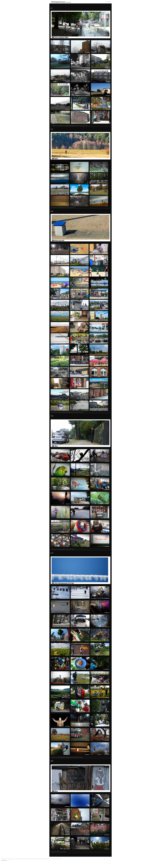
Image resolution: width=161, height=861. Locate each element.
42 (51, 8)
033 (52, 129)
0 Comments (80, 757)
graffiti (61, 757)
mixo (63, 125)
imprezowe (63, 757)
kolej (66, 757)
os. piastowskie (66, 125)
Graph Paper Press (9, 860)
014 (52, 553)
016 (52, 416)
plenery (70, 125)
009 (52, 761)
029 (52, 211)
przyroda (73, 125)
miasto (61, 125)
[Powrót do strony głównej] (65, 2)
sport (77, 757)
